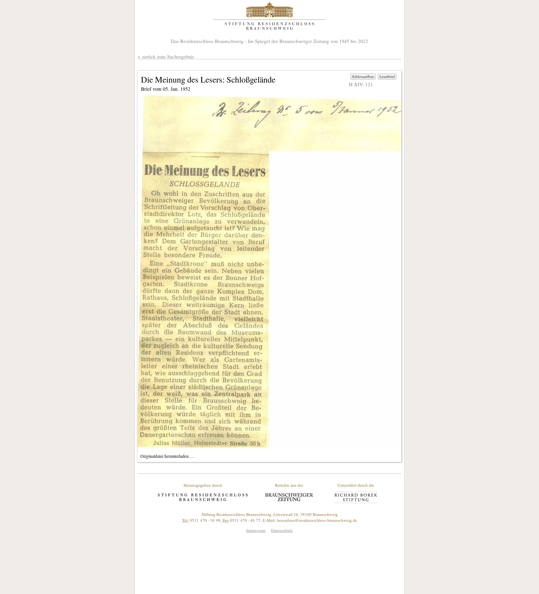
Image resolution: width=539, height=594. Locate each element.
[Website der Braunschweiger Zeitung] (289, 497)
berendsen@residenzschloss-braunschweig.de (317, 520)
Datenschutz (282, 530)
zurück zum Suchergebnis (168, 56)
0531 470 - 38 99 (205, 520)
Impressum (256, 530)
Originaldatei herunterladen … (167, 456)
